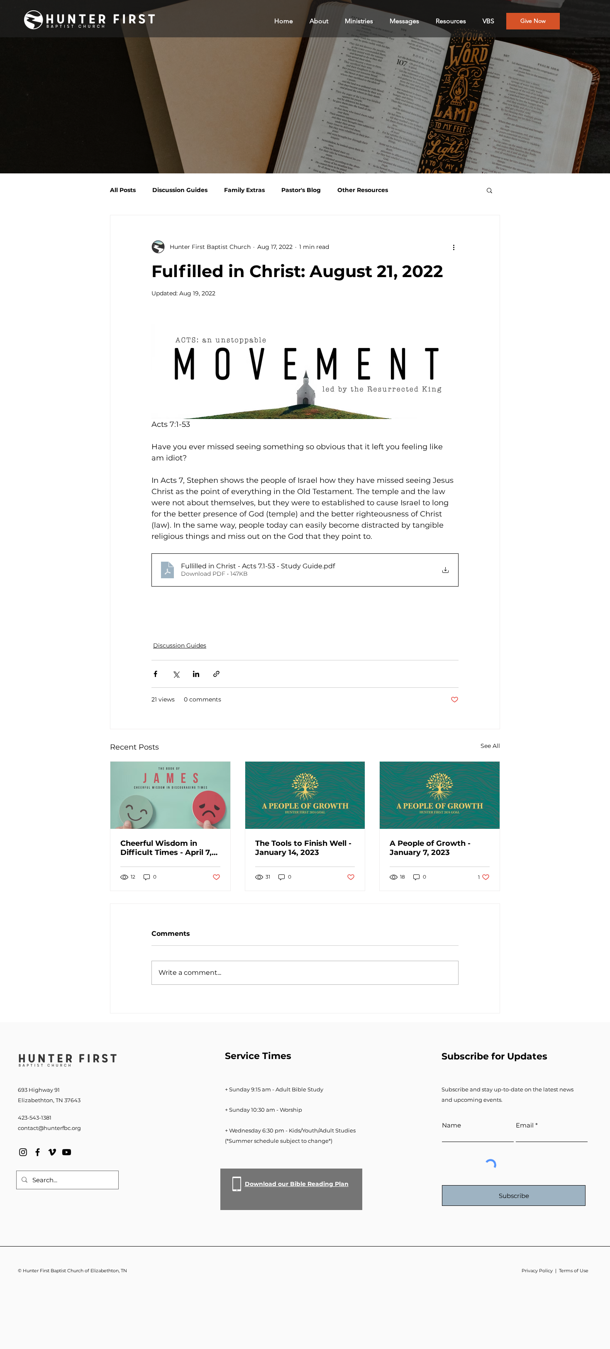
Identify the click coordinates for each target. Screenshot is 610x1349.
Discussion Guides (179, 190)
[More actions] (454, 247)
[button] (489, 190)
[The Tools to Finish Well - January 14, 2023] (305, 795)
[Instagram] (23, 1152)
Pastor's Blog (301, 190)
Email (525, 1125)
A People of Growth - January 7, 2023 (430, 848)
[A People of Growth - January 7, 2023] (440, 795)
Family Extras (244, 190)
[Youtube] (66, 1152)
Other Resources (362, 190)
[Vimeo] (52, 1152)
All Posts (123, 190)
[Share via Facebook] (155, 674)
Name (451, 1125)
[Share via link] (216, 674)
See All (490, 746)
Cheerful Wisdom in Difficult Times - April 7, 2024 (166, 848)
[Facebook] (37, 1152)
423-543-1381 (34, 1117)
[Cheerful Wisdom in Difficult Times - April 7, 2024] (170, 795)
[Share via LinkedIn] (196, 674)
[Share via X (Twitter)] (176, 674)
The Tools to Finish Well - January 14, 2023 (303, 848)
